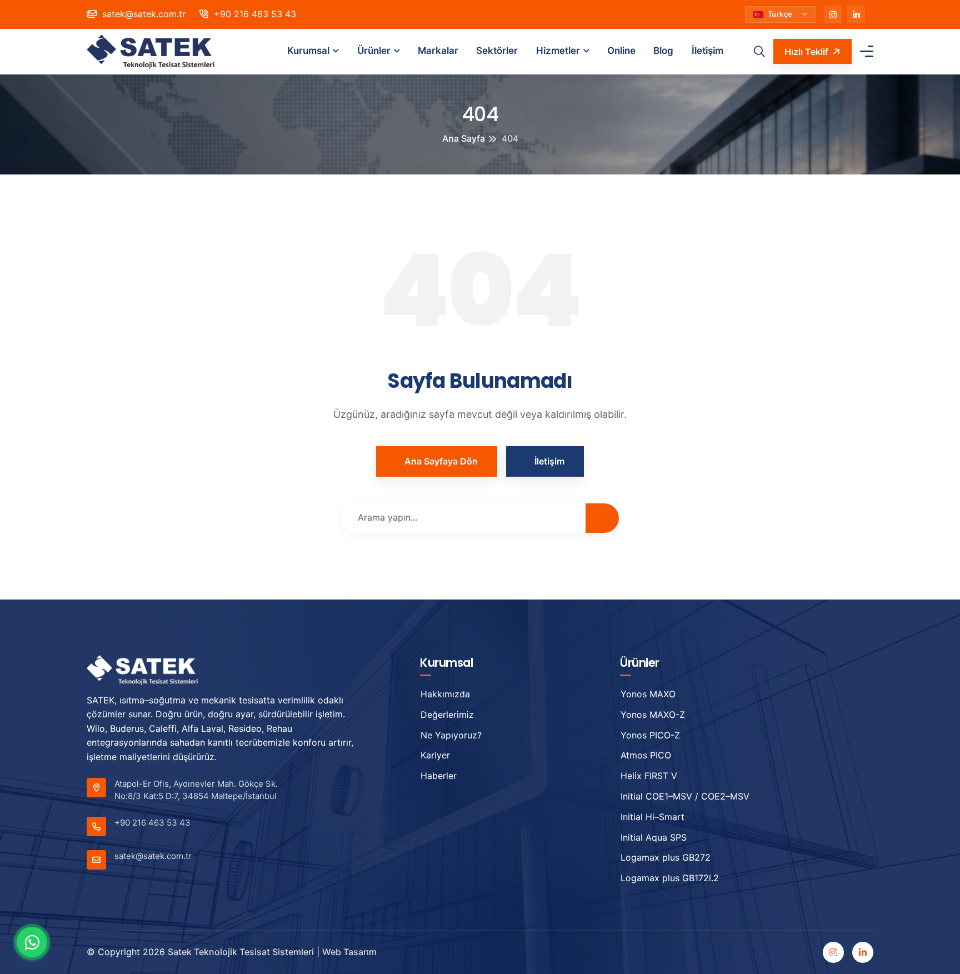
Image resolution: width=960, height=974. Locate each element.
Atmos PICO (646, 755)
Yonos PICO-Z (650, 735)
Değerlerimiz (447, 714)
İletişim (707, 50)
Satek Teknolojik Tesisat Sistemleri (241, 951)
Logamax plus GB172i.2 (670, 877)
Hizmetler (558, 50)
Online (621, 50)
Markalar (438, 50)
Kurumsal (308, 50)
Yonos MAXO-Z (653, 714)
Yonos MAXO (648, 694)
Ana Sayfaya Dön (441, 461)
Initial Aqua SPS (654, 837)
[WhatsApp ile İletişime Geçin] (32, 942)
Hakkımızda (445, 694)
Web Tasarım (349, 951)
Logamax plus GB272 (666, 857)
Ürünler (374, 50)
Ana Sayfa (463, 138)
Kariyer (435, 755)
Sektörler (497, 50)
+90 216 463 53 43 (253, 13)
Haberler (439, 775)
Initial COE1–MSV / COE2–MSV (685, 796)
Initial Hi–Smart (652, 816)
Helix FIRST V (649, 775)
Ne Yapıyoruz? (451, 735)
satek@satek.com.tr (142, 13)
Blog (663, 50)
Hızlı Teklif (806, 51)
